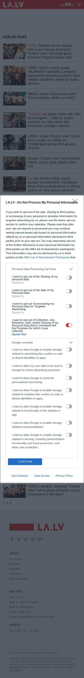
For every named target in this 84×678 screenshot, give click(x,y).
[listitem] (42, 269)
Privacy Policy (64, 475)
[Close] (76, 202)
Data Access (42, 475)
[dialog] (42, 339)
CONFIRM (25, 461)
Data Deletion (20, 475)
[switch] (69, 278)
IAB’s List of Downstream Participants (47, 257)
